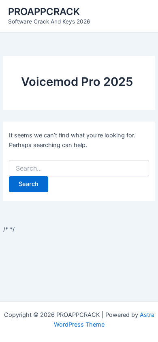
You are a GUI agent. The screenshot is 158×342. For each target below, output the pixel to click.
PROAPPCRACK (44, 11)
